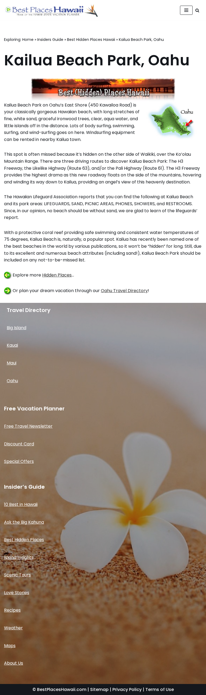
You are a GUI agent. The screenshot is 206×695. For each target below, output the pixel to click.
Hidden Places (57, 275)
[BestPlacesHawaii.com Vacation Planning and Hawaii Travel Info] (51, 10)
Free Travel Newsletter (28, 426)
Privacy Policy (127, 689)
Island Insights (19, 557)
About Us (13, 663)
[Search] (197, 10)
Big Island (16, 328)
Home (28, 39)
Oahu (12, 381)
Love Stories (16, 593)
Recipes (12, 610)
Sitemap (99, 689)
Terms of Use (159, 689)
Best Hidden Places (24, 540)
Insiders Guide (50, 39)
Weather (13, 628)
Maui (11, 363)
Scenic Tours (17, 575)
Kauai (12, 345)
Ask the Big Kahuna (24, 522)
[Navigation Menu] (186, 10)
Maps (10, 646)
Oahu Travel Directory (124, 291)
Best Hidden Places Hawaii (91, 39)
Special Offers (19, 461)
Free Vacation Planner (34, 408)
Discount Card (19, 444)
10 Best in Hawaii (21, 504)
